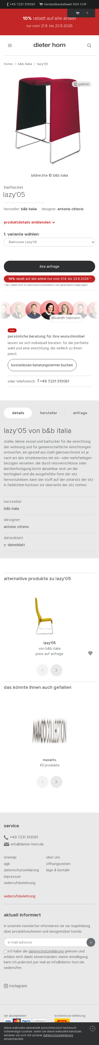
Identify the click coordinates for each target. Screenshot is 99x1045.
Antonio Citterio (70, 209)
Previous (43, 670)
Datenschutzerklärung (21, 870)
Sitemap (10, 857)
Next (56, 670)
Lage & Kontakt (58, 870)
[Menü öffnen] (10, 45)
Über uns (53, 857)
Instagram (18, 986)
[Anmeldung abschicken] (91, 942)
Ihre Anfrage (49, 266)
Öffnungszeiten (58, 864)
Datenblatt (15, 545)
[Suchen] (89, 45)
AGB (7, 864)
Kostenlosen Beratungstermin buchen (42, 365)
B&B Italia (25, 64)
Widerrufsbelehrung (19, 883)
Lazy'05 (42, 64)
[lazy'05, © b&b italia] (49, 634)
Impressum (12, 877)
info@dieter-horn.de (27, 844)
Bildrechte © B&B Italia (49, 175)
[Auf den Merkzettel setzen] (90, 654)
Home (8, 64)
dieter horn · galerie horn (49, 45)
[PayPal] (26, 1020)
